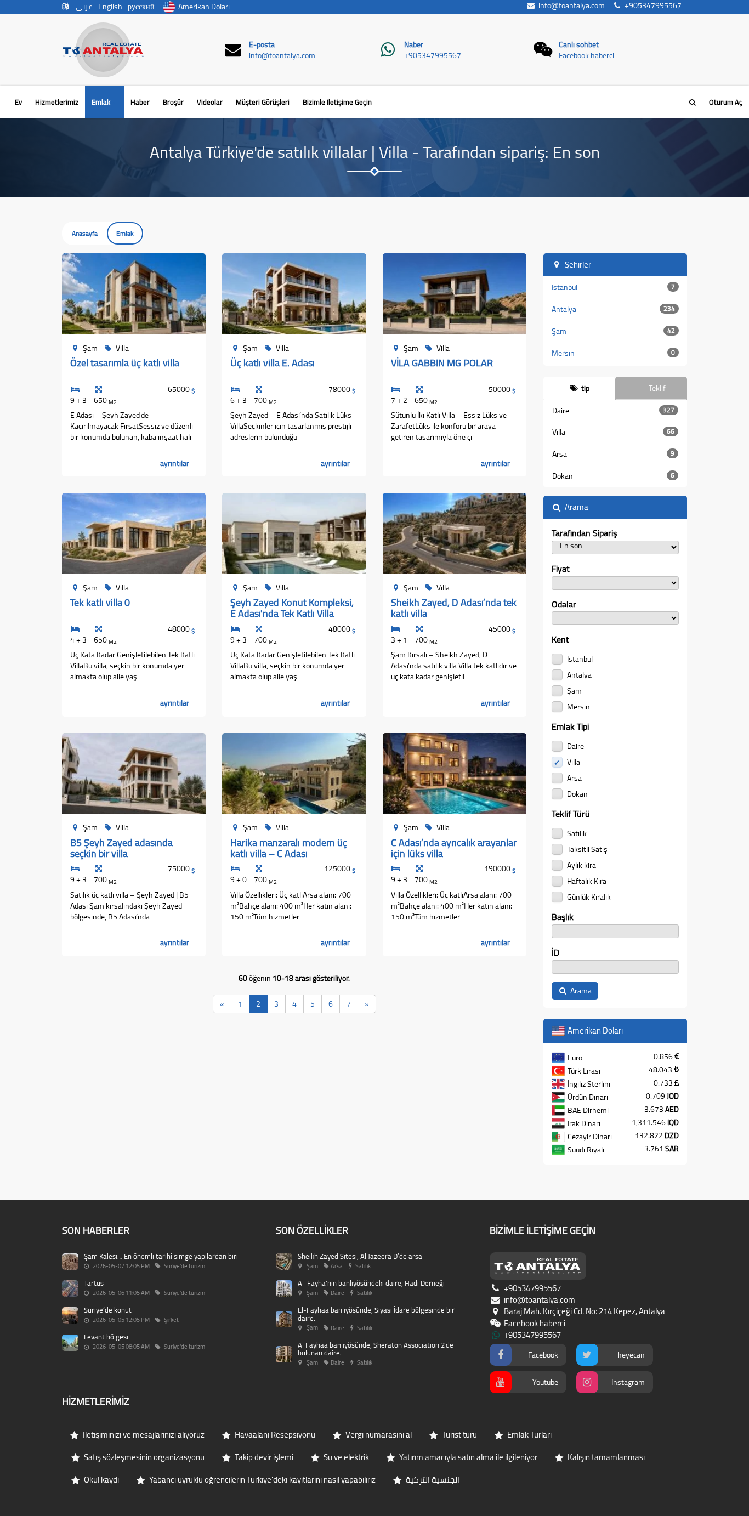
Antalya (614, 309)
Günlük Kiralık (588, 896)
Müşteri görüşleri (263, 102)
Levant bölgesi (106, 1336)
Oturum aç (725, 102)
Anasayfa (85, 233)
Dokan (613, 476)
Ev (18, 102)
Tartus (94, 1283)
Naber (413, 44)
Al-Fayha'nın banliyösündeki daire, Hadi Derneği (371, 1283)
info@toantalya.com (282, 55)
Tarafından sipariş (584, 533)
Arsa (613, 454)
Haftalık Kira (585, 880)
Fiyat (561, 569)
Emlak (102, 102)
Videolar (210, 102)
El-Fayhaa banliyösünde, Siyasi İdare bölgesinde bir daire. (376, 1313)
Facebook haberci (586, 55)
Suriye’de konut (108, 1309)
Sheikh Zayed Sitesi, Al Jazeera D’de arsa (360, 1256)
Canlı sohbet (579, 44)
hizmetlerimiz (56, 102)
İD (555, 952)
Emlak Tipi (570, 726)
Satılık (576, 832)
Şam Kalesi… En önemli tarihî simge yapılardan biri (161, 1256)
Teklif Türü (571, 814)
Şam (614, 331)
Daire (613, 411)
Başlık (563, 917)
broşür (173, 102)
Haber (140, 102)
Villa (613, 432)
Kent (560, 639)
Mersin (614, 353)
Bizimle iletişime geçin (337, 102)
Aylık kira (580, 864)
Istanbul (614, 287)
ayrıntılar (174, 463)
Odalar (564, 604)
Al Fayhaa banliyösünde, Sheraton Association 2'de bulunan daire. (375, 1348)
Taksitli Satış (586, 848)
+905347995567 (432, 55)
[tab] (579, 388)
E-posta (262, 44)
